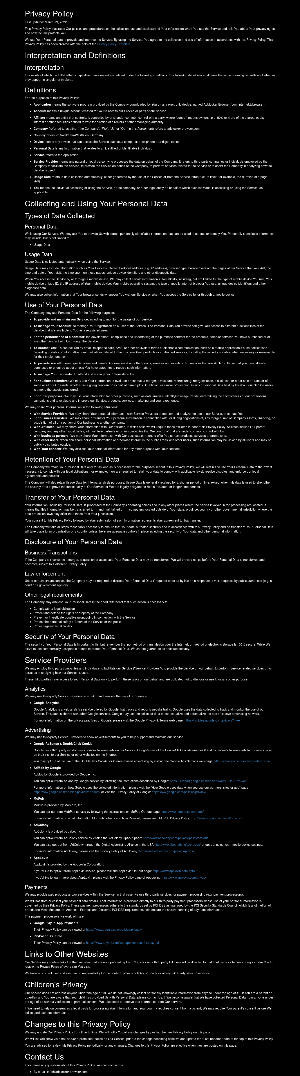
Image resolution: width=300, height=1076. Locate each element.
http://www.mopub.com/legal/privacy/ (216, 818)
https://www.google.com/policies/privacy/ (114, 929)
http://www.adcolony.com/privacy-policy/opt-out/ (176, 838)
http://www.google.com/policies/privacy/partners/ (67, 792)
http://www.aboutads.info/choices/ (177, 844)
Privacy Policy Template (113, 44)
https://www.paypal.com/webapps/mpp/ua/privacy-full (122, 942)
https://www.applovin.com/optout (175, 871)
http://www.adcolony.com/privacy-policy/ (166, 851)
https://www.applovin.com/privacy (184, 877)
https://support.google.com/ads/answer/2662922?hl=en (208, 781)
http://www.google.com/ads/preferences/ (242, 761)
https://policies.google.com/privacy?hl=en (213, 720)
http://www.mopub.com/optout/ (182, 811)
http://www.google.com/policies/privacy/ (179, 792)
